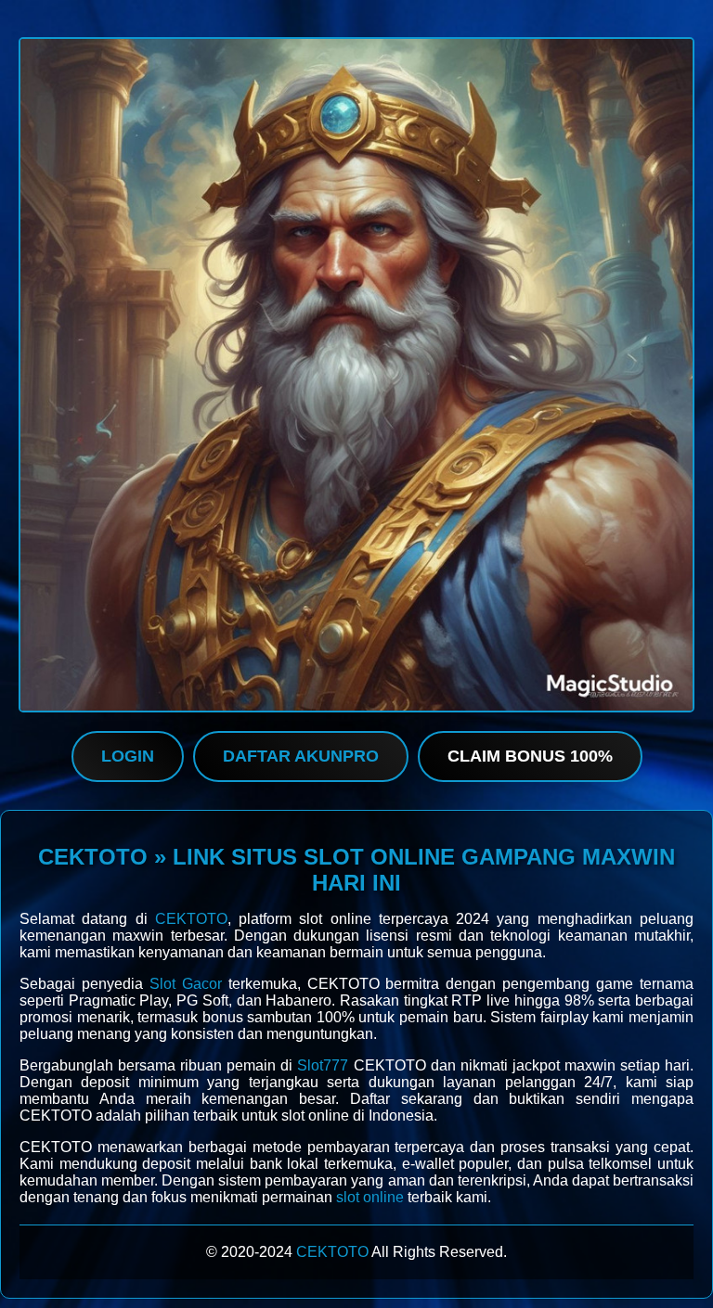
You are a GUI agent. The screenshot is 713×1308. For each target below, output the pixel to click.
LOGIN (127, 756)
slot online (370, 1197)
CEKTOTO (191, 919)
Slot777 (322, 1065)
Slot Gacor (185, 984)
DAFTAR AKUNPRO (301, 756)
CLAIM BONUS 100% (530, 756)
